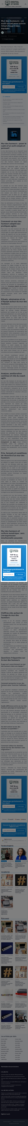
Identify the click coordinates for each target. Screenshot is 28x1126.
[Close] (24, 546)
